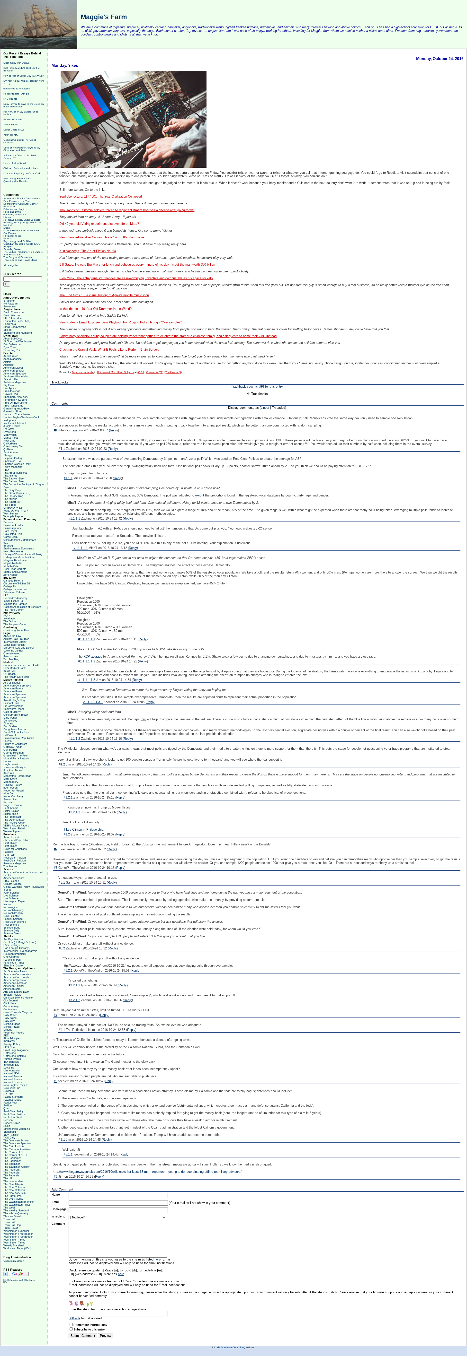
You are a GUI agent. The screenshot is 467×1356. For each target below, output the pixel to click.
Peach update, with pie (16, 93)
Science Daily (11, 930)
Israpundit (9, 300)
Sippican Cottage (13, 458)
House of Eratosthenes (17, 414)
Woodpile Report (13, 516)
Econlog (8, 545)
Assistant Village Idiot (15, 376)
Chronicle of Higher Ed (16, 583)
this (143, 719)
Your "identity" (11, 134)
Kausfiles (8, 773)
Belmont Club (11, 703)
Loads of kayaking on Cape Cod (21, 173)
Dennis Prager (11, 1026)
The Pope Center (13, 609)
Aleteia (7, 361)
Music (6, 227)
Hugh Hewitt (10, 764)
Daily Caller (10, 1015)
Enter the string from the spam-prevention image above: (108, 1309)
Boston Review (12, 994)
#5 (55, 1081)
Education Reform (14, 592)
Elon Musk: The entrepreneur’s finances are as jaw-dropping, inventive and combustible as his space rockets (136, 278)
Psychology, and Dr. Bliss (17, 241)
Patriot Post (10, 1102)
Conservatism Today (15, 714)
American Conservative (17, 685)
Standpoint (9, 1131)
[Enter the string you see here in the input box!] (83, 1302)
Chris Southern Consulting (229, 1347)
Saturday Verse (12, 249)
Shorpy (7, 455)
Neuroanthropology (14, 953)
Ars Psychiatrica (13, 939)
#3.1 (62, 882)
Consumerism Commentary (19, 539)
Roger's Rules (11, 1122)
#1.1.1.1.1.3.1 (93, 702)
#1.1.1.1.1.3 (86, 680)
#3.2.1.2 (74, 1000)
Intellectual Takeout (14, 423)
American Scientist (14, 878)
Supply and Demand (15, 571)
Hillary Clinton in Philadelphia (83, 829)
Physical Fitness (12, 236)
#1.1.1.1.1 (80, 548)
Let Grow (8, 428)
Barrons (8, 522)
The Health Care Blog (16, 676)
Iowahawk (9, 618)
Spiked (7, 329)
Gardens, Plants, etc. (15, 214)
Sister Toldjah (11, 810)
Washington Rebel (14, 828)
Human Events (12, 1058)
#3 (55, 867)
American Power (13, 691)
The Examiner (11, 1163)
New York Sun (11, 1088)
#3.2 (62, 948)
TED (6, 469)
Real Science (11, 924)
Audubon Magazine (14, 382)
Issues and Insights (15, 767)
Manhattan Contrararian (17, 775)
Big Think (8, 385)
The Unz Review (13, 1198)
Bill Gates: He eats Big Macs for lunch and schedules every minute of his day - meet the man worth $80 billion (137, 264)
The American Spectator (17, 1143)
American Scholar (13, 370)
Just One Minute (13, 770)
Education (9, 206)
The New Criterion (14, 1187)
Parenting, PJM (12, 959)
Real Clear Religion (14, 857)
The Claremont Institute (17, 1149)
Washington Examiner (16, 1230)
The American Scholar (16, 1140)
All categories (10, 265)
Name (56, 1194)
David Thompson (13, 312)
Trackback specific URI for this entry (257, 386)
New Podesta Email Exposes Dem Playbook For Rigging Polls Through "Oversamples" (120, 322)
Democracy (10, 720)
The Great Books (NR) (16, 493)
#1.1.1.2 (74, 738)
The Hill (7, 1178)
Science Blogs (11, 927)
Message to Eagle (14, 901)
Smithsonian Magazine (16, 1128)
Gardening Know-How (16, 408)
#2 (55, 849)
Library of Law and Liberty (18, 647)
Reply (114, 430)
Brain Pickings (11, 391)
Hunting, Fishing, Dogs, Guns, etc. (22, 222)
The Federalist (11, 1169)
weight (199, 495)
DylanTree (9, 347)
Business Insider (13, 525)
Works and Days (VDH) (17, 1248)
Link (74, 430)
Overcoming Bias (13, 446)
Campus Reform (13, 580)
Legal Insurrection (14, 644)
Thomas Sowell (12, 1216)
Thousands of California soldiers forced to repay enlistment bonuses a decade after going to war (126, 210)
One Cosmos (11, 956)
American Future (13, 688)
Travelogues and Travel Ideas (20, 260)
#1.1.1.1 (74, 518)
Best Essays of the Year (16, 201)
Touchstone (10, 866)
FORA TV (9, 1041)
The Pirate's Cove (14, 822)
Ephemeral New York (15, 396)
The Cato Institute (13, 1146)
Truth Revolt (10, 1227)
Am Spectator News (15, 971)
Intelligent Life (11, 1064)
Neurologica (10, 907)
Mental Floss (10, 437)
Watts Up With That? (15, 510)
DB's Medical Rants (15, 668)
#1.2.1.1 (74, 812)
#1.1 (62, 449)
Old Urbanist (10, 443)
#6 (55, 1176)
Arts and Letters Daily (16, 991)
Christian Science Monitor (18, 997)
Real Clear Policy (13, 1111)
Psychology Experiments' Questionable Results (17, 180)
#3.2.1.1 (74, 985)
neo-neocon (10, 787)
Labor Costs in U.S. (14, 129)
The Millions (10, 498)
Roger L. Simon (12, 805)
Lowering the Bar (13, 650)
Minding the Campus (15, 603)
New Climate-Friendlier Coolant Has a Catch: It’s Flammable (101, 237)
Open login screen (13, 1261)
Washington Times (14, 1239)
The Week (9, 1207)
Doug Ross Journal (14, 729)
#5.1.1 (68, 1154)
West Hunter (10, 513)
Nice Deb (8, 793)
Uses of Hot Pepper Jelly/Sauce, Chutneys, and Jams (21, 149)
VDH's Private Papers (16, 825)
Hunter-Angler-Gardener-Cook (21, 417)
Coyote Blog (10, 393)
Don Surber (10, 726)
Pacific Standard (13, 1096)
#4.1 (62, 1030)
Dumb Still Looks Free (16, 732)
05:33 (140, 372)
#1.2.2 (68, 834)
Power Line (10, 799)
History (7, 217)
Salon (6, 1125)
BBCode (74, 1318)
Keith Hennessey (13, 551)
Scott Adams (10, 452)
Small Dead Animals (15, 326)
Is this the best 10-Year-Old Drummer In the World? (95, 309)
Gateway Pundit (12, 746)
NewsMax (9, 1090)
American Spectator (15, 373)
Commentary (11, 1006)
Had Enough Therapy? (16, 948)
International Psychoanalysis (20, 950)
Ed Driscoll (9, 735)
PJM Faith (9, 854)
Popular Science (13, 918)
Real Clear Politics (14, 1114)
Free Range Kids (13, 405)
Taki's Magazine (12, 466)
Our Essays (9, 233)
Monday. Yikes (65, 65)
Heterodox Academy (15, 598)
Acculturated (10, 356)
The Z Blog (9, 504)
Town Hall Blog (12, 1225)
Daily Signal (10, 1018)
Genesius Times (13, 411)
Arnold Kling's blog (14, 700)
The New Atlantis (13, 1184)
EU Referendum (12, 318)
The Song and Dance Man (18, 257)
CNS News (10, 1003)
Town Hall (9, 1219)
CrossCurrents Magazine (18, 1012)
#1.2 (62, 764)
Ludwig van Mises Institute (19, 557)
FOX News (10, 1047)
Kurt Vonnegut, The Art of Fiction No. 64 (87, 251)
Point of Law (10, 656)
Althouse (8, 364)
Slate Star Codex (13, 965)
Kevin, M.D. (10, 670)
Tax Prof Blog (11, 659)
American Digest (13, 367)
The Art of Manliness (15, 472)
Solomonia (9, 306)
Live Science (10, 895)
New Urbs (9, 440)
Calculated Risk (12, 533)
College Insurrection (15, 589)
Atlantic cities (11, 379)
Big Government (13, 705)
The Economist (12, 1157)
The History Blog (13, 496)
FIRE (6, 595)
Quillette (8, 449)
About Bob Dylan (13, 338)
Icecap (7, 889)
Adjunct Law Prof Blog (16, 638)
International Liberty (15, 641)
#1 (55, 430)
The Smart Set (11, 501)
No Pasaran (10, 303)
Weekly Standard (13, 1245)
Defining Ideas (11, 1023)
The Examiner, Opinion (16, 1166)
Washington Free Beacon (18, 1233)
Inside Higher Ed (13, 601)
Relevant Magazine (14, 863)
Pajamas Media (12, 1099)
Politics (7, 238)
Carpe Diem (10, 536)
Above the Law (12, 636)
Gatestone (9, 1053)
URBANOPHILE (12, 507)
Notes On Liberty (13, 796)
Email (55, 1202)
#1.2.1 (68, 797)
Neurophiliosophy (13, 910)
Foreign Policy (11, 1044)
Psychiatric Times (14, 962)
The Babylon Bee (13, 478)
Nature (7, 904)
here (157, 1259)
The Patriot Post (12, 1195)
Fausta (7, 740)
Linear (265, 407)
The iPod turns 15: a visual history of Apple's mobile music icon (104, 295)
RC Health (9, 673)
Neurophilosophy (13, 913)
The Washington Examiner (19, 1201)
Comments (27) (154, 372)
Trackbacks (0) (173, 372)
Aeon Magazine (12, 358)
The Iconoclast (12, 816)
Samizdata (9, 323)
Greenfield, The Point (15, 755)
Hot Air (7, 761)
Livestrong (9, 431)
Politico (7, 1105)
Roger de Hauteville (83, 372)
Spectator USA (12, 461)
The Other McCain (14, 819)
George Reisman (13, 752)
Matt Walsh (10, 434)
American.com (11, 988)
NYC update (10, 98)
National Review (12, 784)
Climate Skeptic (12, 883)
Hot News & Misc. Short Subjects (21, 219)
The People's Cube (14, 624)
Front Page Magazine (16, 1050)
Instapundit (9, 420)
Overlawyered (11, 653)
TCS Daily (9, 1137)
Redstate (8, 802)
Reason (8, 1120)
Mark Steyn (10, 778)
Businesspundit (12, 528)
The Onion (9, 621)
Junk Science (11, 892)
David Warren (11, 315)
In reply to (58, 1216)
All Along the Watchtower (17, 341)
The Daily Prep (12, 490)
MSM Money (10, 566)
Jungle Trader (11, 426)
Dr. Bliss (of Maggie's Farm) (19, 942)
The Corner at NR (14, 1152)
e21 (5, 542)
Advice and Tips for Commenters (21, 198)
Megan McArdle (12, 563)
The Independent (13, 1181)
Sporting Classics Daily (17, 463)
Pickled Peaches (12, 119)
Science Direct (12, 933)
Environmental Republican (18, 738)
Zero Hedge (10, 574)
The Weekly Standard (16, 1210)
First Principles (12, 1038)
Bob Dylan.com (12, 344)
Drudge (7, 1029)
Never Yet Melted (13, 790)
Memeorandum (12, 1070)
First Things (10, 843)
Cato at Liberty (12, 711)
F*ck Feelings (11, 945)
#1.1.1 (68, 478)
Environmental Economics (18, 548)
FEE (6, 1035)
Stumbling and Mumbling (17, 332)
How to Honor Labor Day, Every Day (23, 75)
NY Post (8, 1093)
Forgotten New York (15, 399)
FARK (6, 615)
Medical (7, 225)
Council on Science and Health (21, 665)
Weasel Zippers (12, 831)
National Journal (12, 1076)
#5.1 (62, 1139)
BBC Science (11, 880)
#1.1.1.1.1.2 (86, 661)
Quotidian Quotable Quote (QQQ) (22, 244)
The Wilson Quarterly (15, 1213)
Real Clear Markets (14, 568)
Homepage (59, 1209)
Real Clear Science (14, 921)
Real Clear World (13, 1117)
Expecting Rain (12, 350)
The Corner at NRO (15, 1155)
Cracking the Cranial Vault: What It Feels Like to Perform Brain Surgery (109, 349)
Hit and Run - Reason (16, 758)
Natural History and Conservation (21, 230)
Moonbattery (10, 781)
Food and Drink (12, 211)
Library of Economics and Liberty (22, 554)
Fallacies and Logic (14, 209)
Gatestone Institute (14, 1055)
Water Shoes (10, 124)
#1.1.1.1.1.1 (86, 639)
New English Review (15, 1085)
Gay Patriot (10, 749)
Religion (7, 246)
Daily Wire (9, 1020)
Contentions (10, 1009)
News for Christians (15, 848)
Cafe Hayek (10, 531)
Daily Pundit (10, 717)
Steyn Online (10, 1134)
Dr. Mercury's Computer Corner (20, 203)
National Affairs (12, 1073)
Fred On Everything (15, 402)
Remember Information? (90, 1325)
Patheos (8, 851)
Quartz (7, 1108)
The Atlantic (10, 475)
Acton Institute (11, 837)
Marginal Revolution (15, 560)
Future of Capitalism (15, 743)
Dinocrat (8, 723)
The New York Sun (14, 1192)
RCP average (92, 656)
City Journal (10, 1000)
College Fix (10, 586)
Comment (58, 1224)
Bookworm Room (13, 708)
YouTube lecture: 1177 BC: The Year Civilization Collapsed (100, 196)
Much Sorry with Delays (16, 62)
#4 (55, 1015)
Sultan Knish (10, 813)
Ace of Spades (12, 682)
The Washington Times (17, 1204)
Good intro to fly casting (16, 88)
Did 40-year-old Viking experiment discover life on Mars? (99, 224)
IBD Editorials (11, 1061)
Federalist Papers (13, 1032)
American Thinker (13, 985)
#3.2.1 (68, 970)
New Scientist (11, 915)
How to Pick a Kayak (15, 163)
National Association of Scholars (22, 606)
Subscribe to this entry (89, 1329)
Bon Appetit (10, 388)
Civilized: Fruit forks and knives (20, 168)
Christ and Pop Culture (16, 840)
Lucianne (8, 1067)
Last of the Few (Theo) (16, 321)
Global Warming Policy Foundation (23, 886)
